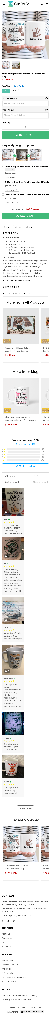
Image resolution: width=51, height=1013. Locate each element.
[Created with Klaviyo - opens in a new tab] (25, 529)
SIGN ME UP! (25, 512)
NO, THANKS (25, 521)
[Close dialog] (43, 485)
